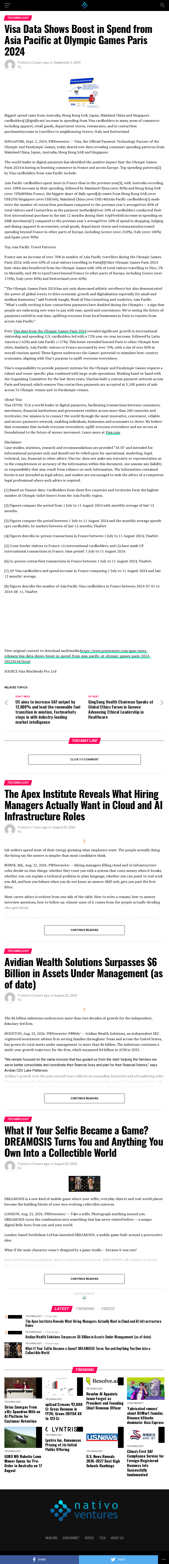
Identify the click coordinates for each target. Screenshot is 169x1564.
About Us (117, 1537)
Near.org (51, 1537)
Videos (89, 1537)
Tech (102, 1537)
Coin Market (71, 1537)
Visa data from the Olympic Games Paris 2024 (49, 331)
